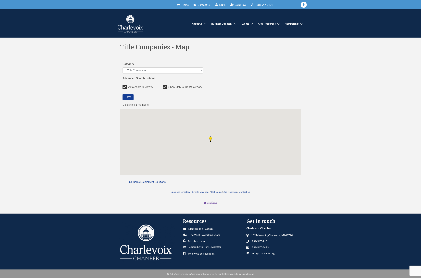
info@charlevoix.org (263, 253)
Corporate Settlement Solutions (147, 182)
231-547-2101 (260, 241)
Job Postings (230, 192)
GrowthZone (248, 274)
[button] (210, 139)
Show (128, 97)
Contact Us (244, 192)
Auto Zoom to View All (141, 87)
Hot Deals (216, 192)
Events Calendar (200, 192)
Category (128, 64)
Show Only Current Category (185, 87)
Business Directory (221, 23)
